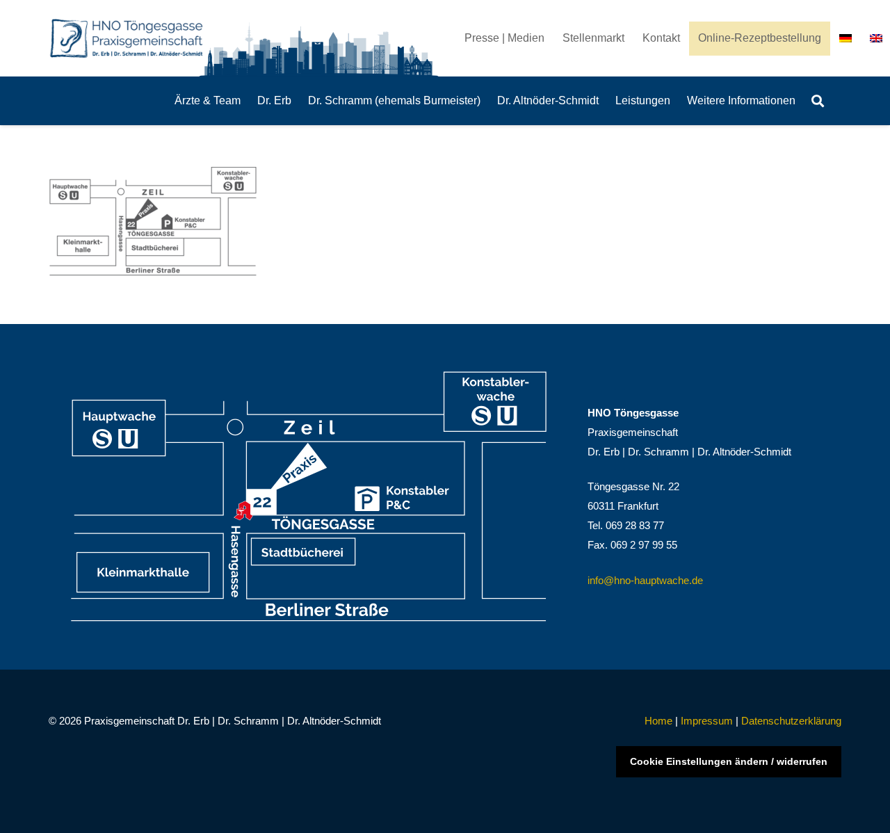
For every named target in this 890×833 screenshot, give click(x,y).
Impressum (707, 721)
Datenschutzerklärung (791, 721)
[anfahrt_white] (309, 497)
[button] (818, 100)
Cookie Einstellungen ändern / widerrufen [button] (728, 761)
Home (658, 721)
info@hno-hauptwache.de (645, 580)
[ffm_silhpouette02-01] (320, 46)
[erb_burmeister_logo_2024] (127, 38)
